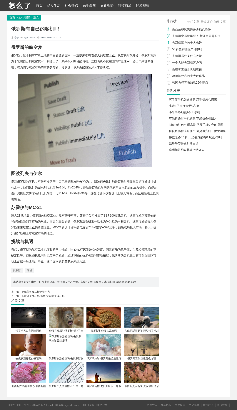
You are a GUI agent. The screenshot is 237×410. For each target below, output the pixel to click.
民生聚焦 (89, 5)
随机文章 (220, 21)
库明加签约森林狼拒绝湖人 (186, 149)
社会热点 (71, 5)
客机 (29, 270)
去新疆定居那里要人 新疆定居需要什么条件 (200, 36)
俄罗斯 (17, 270)
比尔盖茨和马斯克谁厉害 (35, 291)
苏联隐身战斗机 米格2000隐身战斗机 (42, 295)
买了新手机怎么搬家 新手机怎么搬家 (193, 99)
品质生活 (53, 5)
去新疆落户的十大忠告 (187, 42)
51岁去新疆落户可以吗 (187, 49)
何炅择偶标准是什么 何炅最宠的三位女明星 (197, 131)
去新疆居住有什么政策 (187, 56)
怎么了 (42, 405)
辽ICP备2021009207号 (94, 405)
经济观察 (142, 5)
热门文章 (193, 21)
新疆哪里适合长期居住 (187, 69)
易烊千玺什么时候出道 (183, 143)
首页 (39, 5)
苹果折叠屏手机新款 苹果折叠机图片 (193, 118)
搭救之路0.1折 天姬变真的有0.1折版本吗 (195, 137)
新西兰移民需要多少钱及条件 (191, 29)
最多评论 (207, 21)
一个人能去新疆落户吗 (187, 62)
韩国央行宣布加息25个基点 (190, 82)
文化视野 (107, 5)
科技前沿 (124, 5)
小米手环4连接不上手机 (184, 112)
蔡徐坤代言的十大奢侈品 (188, 75)
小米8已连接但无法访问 (184, 105)
